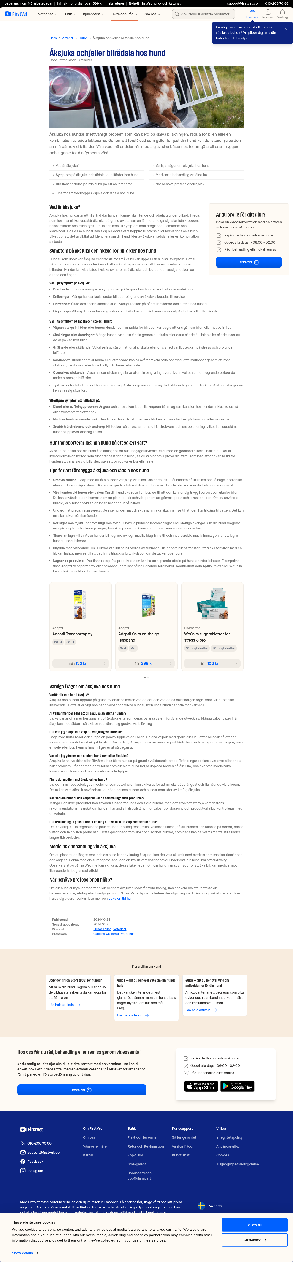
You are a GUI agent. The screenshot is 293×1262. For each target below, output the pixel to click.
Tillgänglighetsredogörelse (237, 1164)
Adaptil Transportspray (72, 634)
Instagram (35, 1170)
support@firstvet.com (243, 3)
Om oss (89, 1137)
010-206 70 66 (39, 1143)
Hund (83, 38)
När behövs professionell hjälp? (180, 184)
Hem (53, 38)
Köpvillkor (135, 1155)
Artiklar (67, 38)
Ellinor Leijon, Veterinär (109, 929)
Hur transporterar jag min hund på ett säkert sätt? (94, 184)
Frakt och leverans (142, 1137)
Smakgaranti (137, 1164)
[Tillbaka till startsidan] (16, 14)
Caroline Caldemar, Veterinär (113, 934)
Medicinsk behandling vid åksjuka (181, 175)
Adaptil (57, 628)
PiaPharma (192, 628)
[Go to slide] (144, 677)
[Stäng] (286, 29)
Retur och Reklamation (146, 1146)
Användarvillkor (228, 1146)
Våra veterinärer (95, 1146)
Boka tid (245, 262)
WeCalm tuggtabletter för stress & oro (207, 637)
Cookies (222, 1155)
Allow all (255, 1225)
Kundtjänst (180, 1155)
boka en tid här (120, 898)
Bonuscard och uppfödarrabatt (140, 1176)
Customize (252, 1240)
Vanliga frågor (182, 1146)
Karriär (88, 1155)
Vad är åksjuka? (68, 165)
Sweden (215, 1206)
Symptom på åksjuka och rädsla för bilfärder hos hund (97, 175)
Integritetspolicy (229, 1137)
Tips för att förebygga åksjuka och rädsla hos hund (95, 193)
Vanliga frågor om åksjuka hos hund (183, 165)
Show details (22, 1253)
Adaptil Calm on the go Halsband (138, 637)
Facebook (35, 1161)
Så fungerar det (184, 1137)
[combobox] (203, 14)
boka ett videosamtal (45, 1069)
